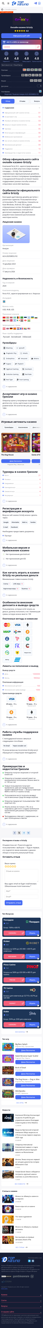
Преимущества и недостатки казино (18, 153)
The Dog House (7, 455)
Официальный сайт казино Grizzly (17, 113)
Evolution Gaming (12, 374)
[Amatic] (33, 75)
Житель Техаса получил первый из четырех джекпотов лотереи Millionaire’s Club (27, 1162)
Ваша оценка (10, 863)
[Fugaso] (4, 364)
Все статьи (20, 1247)
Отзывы (22, 101)
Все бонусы (20, 1032)
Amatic (25, 353)
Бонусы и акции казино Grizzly (16, 125)
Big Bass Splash (21, 1044)
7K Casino (8, 988)
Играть (32, 933)
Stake (6, 1011)
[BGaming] (22, 75)
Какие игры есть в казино (25, 1206)
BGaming (9, 348)
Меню (8, 3)
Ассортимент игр (11, 117)
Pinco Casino (9, 965)
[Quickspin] (23, 369)
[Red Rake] (23, 374)
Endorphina (10, 358)
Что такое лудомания (23, 1217)
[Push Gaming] (18, 380)
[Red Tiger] (4, 380)
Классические (23, 427)
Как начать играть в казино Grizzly (17, 141)
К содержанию (11, 387)
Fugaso (8, 364)
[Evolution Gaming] (4, 374)
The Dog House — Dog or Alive (27, 1079)
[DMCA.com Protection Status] (6, 1276)
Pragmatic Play (11, 353)
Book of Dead (20, 1067)
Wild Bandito (20, 1091)
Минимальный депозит (13, 145)
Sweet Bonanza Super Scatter (26, 1056)
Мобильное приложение (13, 137)
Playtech (20, 364)
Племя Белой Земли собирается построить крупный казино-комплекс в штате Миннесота (27, 1174)
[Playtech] (16, 364)
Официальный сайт (21, 36)
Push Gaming (24, 380)
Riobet (7, 941)
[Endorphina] (36, 75)
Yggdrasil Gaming (12, 369)
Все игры (20, 1103)
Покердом (8, 920)
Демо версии (37, 427)
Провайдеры (8, 427)
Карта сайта (4, 1288)
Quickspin (28, 369)
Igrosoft (21, 348)
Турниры (8, 129)
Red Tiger (9, 380)
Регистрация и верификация (15, 133)
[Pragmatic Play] (29, 75)
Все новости (20, 1184)
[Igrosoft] (26, 75)
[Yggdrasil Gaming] (4, 369)
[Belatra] (32, 358)
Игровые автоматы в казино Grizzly (17, 121)
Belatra (36, 358)
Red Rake (28, 374)
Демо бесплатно (16, 461)
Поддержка (9, 149)
